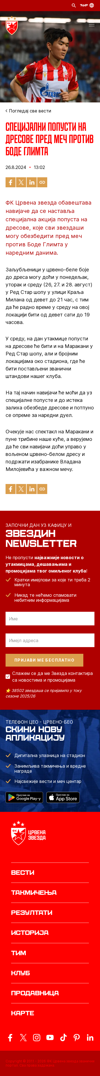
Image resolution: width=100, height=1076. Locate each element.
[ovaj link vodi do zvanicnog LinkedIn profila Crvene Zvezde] (90, 1037)
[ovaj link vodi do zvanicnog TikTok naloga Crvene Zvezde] (63, 1037)
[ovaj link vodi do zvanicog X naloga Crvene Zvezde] (23, 1037)
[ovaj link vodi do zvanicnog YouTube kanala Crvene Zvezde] (50, 1037)
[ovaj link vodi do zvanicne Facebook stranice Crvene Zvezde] (10, 1037)
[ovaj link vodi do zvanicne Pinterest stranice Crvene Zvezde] (76, 1037)
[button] (91, 25)
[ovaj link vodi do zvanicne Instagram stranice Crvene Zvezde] (36, 1037)
